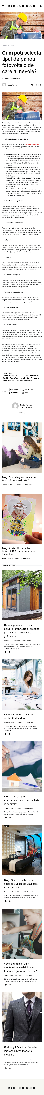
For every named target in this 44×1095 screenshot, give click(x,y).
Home (4, 45)
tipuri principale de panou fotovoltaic (18, 380)
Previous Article (10, 420)
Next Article (7, 491)
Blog (12, 45)
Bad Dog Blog (22, 6)
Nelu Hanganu (11, 84)
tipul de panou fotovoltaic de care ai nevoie (20, 378)
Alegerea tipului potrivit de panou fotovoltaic (21, 375)
